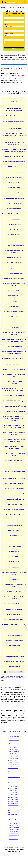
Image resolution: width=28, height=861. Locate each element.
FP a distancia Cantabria (13, 762)
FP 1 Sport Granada (14, 167)
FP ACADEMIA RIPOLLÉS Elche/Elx (14, 499)
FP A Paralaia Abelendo (14, 240)
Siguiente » (20, 671)
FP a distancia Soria (13, 817)
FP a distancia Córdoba (13, 768)
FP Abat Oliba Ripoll (14, 296)
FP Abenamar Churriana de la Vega (14, 311)
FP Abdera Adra (14, 306)
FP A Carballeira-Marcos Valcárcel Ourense (14, 214)
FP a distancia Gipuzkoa (13, 779)
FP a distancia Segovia (13, 812)
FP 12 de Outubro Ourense (14, 177)
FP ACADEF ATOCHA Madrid (14, 346)
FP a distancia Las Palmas (14, 788)
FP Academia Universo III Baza (14, 525)
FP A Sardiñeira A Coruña (14, 262)
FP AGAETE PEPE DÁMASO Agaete (14, 661)
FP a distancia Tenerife (13, 821)
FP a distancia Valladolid (14, 829)
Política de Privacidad (12, 42)
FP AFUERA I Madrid (14, 645)
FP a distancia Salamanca (14, 810)
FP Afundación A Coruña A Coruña (14, 656)
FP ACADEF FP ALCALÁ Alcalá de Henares (14, 359)
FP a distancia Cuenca (13, 769)
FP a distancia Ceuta (13, 839)
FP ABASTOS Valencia (14, 290)
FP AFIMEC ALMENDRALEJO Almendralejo (14, 624)
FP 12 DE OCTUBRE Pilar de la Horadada (14, 172)
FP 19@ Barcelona (14, 182)
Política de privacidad (8, 847)
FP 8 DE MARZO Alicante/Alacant (14, 198)
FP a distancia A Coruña (14, 736)
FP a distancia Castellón (13, 764)
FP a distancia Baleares (14, 751)
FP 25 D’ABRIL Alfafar (14, 187)
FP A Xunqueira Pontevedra (14, 273)
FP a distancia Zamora (13, 833)
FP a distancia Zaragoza (14, 835)
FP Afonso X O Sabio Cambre (14, 640)
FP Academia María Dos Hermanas (14, 488)
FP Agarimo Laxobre (14, 666)
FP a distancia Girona (12, 771)
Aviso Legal (21, 847)
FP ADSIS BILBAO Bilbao (14, 591)
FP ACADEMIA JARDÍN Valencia (14, 466)
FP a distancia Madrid (13, 797)
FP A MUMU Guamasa (14, 234)
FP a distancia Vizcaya (13, 831)
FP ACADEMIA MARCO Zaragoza (14, 483)
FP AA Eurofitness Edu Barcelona (14, 278)
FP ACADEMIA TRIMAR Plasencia (14, 509)
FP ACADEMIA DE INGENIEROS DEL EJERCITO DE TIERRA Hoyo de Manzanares (14, 418)
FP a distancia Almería (13, 743)
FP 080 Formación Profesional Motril (14, 161)
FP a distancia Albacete (14, 740)
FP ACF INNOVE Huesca (14, 546)
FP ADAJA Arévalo (14, 562)
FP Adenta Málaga (14, 579)
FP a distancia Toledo (13, 825)
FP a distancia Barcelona (14, 753)
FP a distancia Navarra (13, 803)
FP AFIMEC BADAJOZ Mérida (14, 630)
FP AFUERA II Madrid (14, 651)
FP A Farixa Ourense (14, 219)
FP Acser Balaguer (14, 551)
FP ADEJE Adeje (14, 567)
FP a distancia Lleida (12, 792)
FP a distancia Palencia (13, 807)
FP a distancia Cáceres (13, 758)
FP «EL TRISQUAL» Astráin (14, 128)
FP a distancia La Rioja (13, 786)
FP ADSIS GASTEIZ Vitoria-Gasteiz (14, 604)
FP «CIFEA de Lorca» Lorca (14, 116)
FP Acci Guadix (14, 535)
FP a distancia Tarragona (14, 819)
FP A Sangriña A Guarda (14, 257)
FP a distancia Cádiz (12, 760)
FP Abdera (14, 301)
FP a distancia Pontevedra (14, 808)
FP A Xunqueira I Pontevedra (14, 268)
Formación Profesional (7, 7)
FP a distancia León (12, 790)
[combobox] (6, 26)
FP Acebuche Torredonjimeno (14, 541)
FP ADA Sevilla (14, 556)
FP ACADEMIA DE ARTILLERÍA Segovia (14, 401)
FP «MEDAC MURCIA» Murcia (14, 156)
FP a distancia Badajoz (13, 749)
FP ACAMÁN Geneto (14, 530)
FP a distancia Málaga (13, 799)
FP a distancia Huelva (13, 780)
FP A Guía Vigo (14, 229)
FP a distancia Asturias (13, 745)
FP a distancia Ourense (13, 805)
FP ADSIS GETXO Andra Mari (14, 609)
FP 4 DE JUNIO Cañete (14, 193)
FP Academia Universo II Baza (14, 520)
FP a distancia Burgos (13, 756)
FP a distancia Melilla (13, 841)
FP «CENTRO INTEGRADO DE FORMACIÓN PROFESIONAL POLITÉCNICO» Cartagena (14, 108)
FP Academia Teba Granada (14, 504)
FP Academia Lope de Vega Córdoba (14, 478)
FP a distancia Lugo (12, 794)
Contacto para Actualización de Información (14, 849)
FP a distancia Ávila (13, 747)
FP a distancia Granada (13, 773)
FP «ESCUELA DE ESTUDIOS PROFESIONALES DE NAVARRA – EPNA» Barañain (14, 135)
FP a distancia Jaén (12, 784)
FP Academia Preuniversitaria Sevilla (14, 494)
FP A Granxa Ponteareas (14, 224)
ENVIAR (14, 48)
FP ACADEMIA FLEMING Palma (14, 460)
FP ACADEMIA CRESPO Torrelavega (14, 395)
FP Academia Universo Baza (14, 515)
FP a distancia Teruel (13, 823)
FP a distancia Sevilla (13, 814)
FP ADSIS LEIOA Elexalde (14, 614)
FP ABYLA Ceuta (14, 327)
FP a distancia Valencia (14, 827)
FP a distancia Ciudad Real (14, 766)
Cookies (16, 847)
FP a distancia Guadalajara (14, 777)
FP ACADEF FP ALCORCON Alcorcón (14, 364)
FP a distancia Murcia (13, 801)
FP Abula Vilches (14, 322)
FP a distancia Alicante (13, 741)
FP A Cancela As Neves (14, 208)
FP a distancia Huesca (13, 782)
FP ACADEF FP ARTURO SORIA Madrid (14, 369)
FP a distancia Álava (13, 738)
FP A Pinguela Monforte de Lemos (14, 245)
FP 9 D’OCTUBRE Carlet (14, 203)
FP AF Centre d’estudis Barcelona (14, 619)
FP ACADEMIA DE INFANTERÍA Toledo (14, 411)
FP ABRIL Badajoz (14, 316)
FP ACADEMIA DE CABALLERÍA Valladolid (14, 406)
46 (15, 671)
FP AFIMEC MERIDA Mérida (14, 635)
